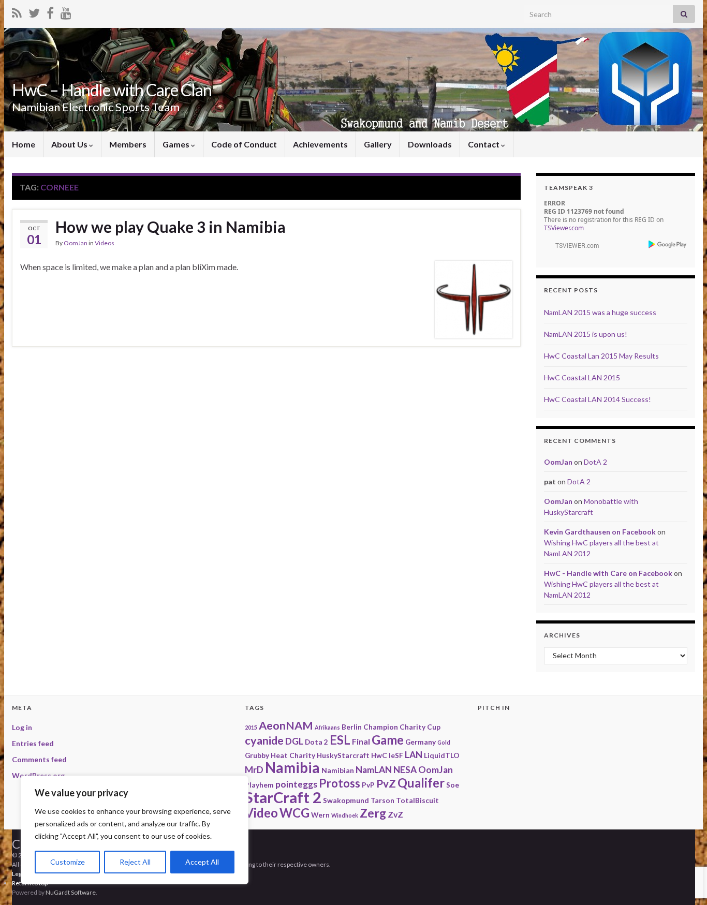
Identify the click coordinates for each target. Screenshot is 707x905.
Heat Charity (293, 755)
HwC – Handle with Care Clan (112, 90)
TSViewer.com (564, 228)
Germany (420, 741)
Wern (320, 814)
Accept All (202, 861)
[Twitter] (34, 11)
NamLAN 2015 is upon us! (585, 334)
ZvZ (395, 814)
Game (388, 739)
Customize (67, 861)
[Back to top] (684, 843)
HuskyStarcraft (343, 755)
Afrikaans (327, 727)
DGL (294, 741)
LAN (413, 754)
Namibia (292, 767)
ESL (340, 739)
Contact (484, 144)
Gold (443, 742)
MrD (254, 769)
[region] (134, 830)
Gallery (378, 144)
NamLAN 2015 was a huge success (600, 312)
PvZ (386, 783)
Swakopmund (346, 800)
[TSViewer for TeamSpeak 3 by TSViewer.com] (573, 244)
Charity (412, 726)
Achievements (320, 144)
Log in (22, 727)
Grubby (257, 755)
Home (23, 144)
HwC (379, 755)
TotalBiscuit (417, 800)
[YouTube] (66, 11)
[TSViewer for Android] (668, 244)
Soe (452, 784)
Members (127, 144)
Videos (104, 243)
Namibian (337, 770)
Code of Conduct (244, 144)
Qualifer (421, 782)
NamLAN (374, 769)
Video (261, 812)
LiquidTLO (442, 755)
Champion (380, 726)
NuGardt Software (71, 892)
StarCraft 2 (283, 797)
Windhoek (344, 815)
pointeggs (296, 784)
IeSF (396, 755)
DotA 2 (595, 461)
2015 (251, 727)
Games (177, 144)
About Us (70, 144)
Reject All (135, 861)
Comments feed (39, 759)
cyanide (264, 740)
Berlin (352, 726)
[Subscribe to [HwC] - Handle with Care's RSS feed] (17, 11)
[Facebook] (50, 11)
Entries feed (33, 743)
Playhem (259, 784)
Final (361, 741)
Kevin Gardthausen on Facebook (600, 531)
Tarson (382, 800)
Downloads (430, 144)
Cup (433, 726)
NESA (405, 769)
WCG (294, 812)
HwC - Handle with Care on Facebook (608, 573)
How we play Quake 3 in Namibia (170, 226)
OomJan (75, 243)
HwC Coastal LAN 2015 (582, 377)
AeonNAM (286, 725)
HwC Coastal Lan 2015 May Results (601, 355)
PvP (368, 784)
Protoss (339, 783)
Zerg (373, 813)
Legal (19, 874)
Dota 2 (316, 741)
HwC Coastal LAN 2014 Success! (597, 399)
